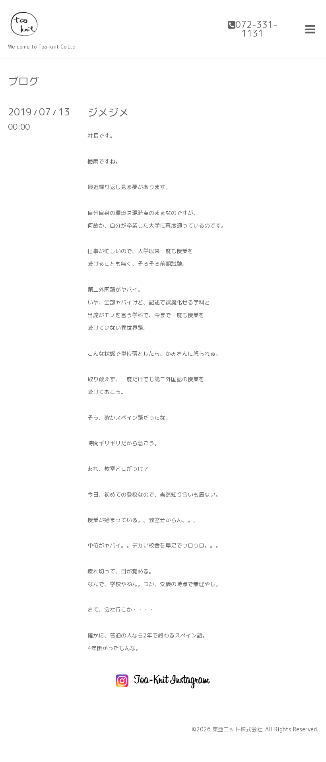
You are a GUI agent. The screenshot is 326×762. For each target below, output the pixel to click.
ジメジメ (108, 112)
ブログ (23, 81)
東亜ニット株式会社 (237, 729)
